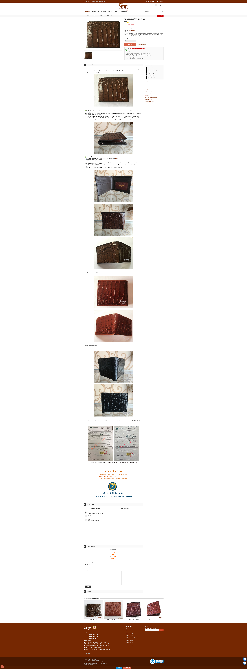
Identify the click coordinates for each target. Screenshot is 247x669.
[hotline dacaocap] (2, 666)
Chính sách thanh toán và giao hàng (132, 637)
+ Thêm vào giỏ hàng (142, 44)
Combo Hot (148, 86)
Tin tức (89, 659)
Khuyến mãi (124, 11)
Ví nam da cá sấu (99, 15)
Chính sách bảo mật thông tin (131, 645)
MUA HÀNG (131, 44)
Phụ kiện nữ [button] (103, 11)
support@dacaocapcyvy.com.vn (99, 1)
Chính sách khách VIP (130, 635)
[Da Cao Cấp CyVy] (123, 6)
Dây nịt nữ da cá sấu (150, 101)
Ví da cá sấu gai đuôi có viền (133, 619)
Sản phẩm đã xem (160, 15)
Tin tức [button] (110, 11)
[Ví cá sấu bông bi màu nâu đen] (93, 609)
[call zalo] (244, 663)
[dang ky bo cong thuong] (157, 661)
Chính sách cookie (94, 659)
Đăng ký (161, 630)
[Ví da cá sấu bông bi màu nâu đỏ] (113, 609)
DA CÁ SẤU (93, 15)
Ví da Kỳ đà (148, 87)
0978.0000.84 (141, 48)
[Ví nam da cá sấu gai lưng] (154, 609)
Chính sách (152, 1)
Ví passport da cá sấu (150, 84)
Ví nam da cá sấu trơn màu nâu (108, 15)
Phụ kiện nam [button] (95, 11)
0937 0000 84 (94, 635)
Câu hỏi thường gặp (129, 633)
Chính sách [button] (116, 11)
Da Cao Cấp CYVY (87, 15)
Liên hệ (156, 1)
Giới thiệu (161, 1)
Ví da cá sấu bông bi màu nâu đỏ (113, 619)
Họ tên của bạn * (88, 564)
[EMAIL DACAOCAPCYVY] (86, 653)
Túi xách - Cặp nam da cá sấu (151, 97)
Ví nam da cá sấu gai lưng (154, 619)
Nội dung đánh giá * (88, 569)
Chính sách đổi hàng (129, 640)
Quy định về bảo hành (129, 642)
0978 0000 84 (94, 637)
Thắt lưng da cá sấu (149, 89)
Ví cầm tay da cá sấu (150, 93)
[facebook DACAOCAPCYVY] (84, 653)
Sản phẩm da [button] (87, 11)
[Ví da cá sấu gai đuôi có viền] (133, 609)
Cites (116, 158)
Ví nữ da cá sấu (149, 99)
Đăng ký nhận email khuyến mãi (150, 628)
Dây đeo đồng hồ (149, 91)
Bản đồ (147, 1)
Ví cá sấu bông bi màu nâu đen (93, 619)
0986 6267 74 (93, 639)
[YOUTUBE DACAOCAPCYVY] (89, 653)
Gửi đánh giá (88, 586)
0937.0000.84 (87, 1)
